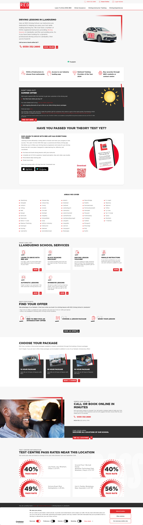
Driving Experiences (116, 8)
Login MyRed (119, 1)
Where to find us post (44, 505)
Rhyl (85, 228)
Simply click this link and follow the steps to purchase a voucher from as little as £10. (66, 113)
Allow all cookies (120, 511)
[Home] (24, 5)
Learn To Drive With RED (63, 8)
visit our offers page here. (45, 102)
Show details (87, 521)
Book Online (105, 1)
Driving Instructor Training (97, 8)
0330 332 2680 (91, 1)
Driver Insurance (80, 8)
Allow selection (120, 516)
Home (35, 505)
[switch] (53, 521)
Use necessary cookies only (120, 521)
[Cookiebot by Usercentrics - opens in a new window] (19, 522)
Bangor (22, 213)
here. (31, 109)
